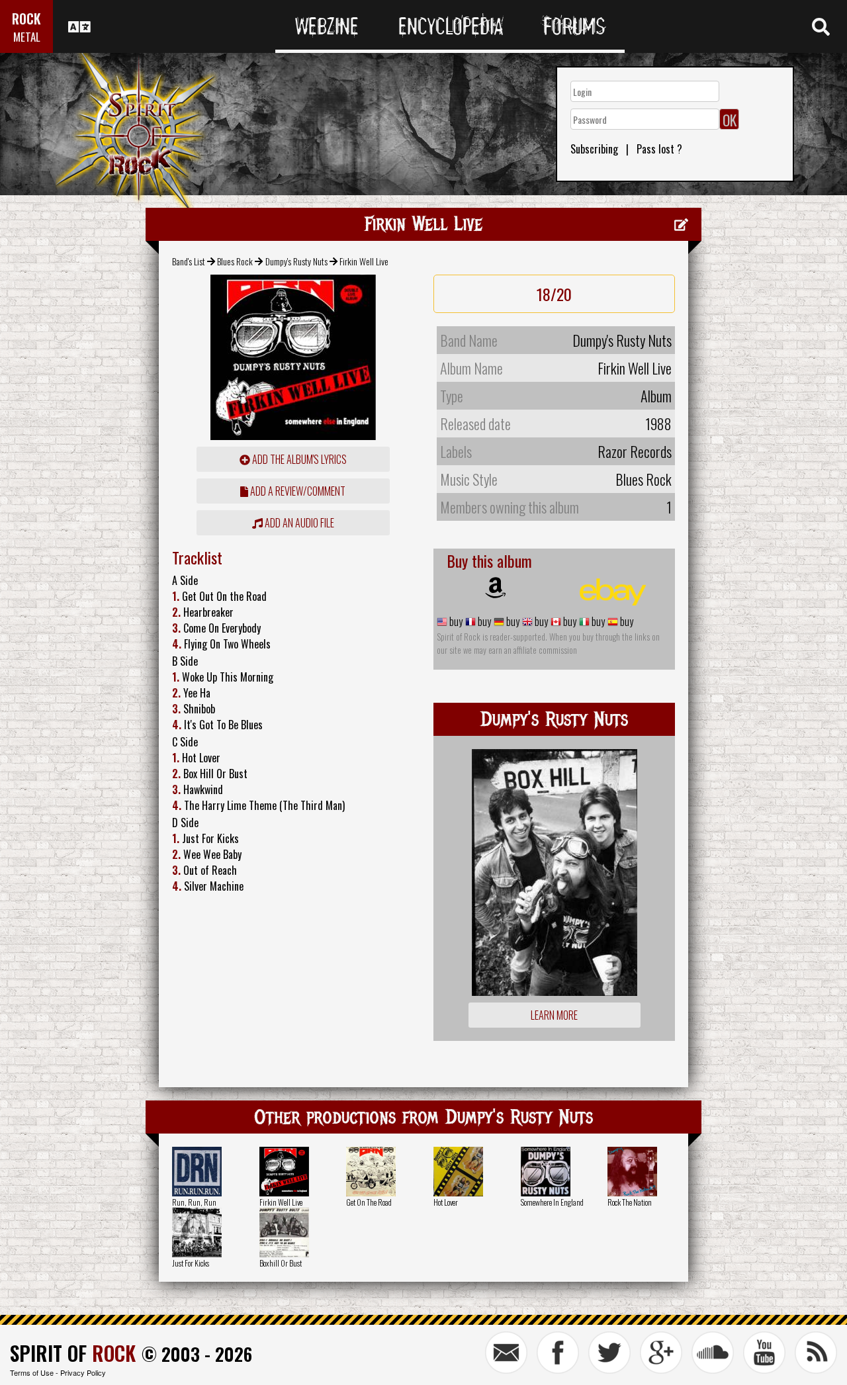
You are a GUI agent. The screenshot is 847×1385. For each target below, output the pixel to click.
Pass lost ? (659, 149)
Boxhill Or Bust (280, 1263)
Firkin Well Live (280, 1202)
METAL (26, 36)
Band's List (188, 261)
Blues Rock (235, 261)
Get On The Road (369, 1202)
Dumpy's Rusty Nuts (296, 261)
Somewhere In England (552, 1202)
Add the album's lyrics (298, 459)
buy (455, 621)
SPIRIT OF (73, 1353)
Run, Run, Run (194, 1202)
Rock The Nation (629, 1202)
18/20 (554, 294)
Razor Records (635, 451)
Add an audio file (298, 523)
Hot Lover (445, 1202)
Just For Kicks (190, 1263)
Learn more (554, 1015)
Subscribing (594, 149)
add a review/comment (296, 491)
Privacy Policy (83, 1372)
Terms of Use (32, 1372)
